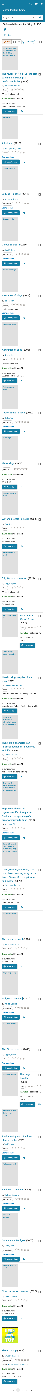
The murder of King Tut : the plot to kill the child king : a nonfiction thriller (19, 77)
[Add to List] (21, 111)
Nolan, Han (9, 301)
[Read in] (36, 3)
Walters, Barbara (11, 1195)
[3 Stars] (17, 89)
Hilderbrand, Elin (11, 944)
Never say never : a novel (15, 1291)
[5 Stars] (23, 89)
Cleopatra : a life (11, 244)
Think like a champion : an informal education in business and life (18, 746)
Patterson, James (11, 86)
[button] (28, 42)
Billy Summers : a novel (14, 578)
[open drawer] (3, 4)
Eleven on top (9, 1350)
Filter (9, 35)
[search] (30, 3)
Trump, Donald (10, 755)
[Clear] (33, 17)
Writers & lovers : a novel (15, 518)
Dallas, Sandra (10, 1004)
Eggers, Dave (10, 1054)
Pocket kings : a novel (13, 412)
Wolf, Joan (9, 1144)
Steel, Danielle (10, 1296)
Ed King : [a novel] (11, 193)
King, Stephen (10, 583)
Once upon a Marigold (14, 1240)
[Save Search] (5, 29)
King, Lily (8, 524)
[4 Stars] (20, 89)
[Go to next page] (32, 1390)
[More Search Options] (40, 17)
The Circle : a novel (12, 1049)
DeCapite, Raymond (12, 148)
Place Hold (11, 111)
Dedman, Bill (9, 824)
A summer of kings (12, 349)
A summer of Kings (12, 295)
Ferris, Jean (9, 1246)
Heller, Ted (8, 418)
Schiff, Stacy (9, 250)
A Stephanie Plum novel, (17, 1364)
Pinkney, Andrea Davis (14, 685)
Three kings (8, 463)
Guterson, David (11, 199)
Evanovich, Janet (11, 1356)
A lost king (7, 143)
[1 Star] (11, 89)
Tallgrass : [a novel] (12, 998)
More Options (12, 162)
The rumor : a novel (12, 939)
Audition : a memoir (12, 1189)
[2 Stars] (14, 89)
